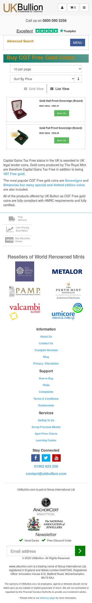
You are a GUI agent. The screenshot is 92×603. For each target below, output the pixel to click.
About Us (46, 336)
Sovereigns (73, 180)
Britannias (11, 185)
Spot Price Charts (46, 434)
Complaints (46, 392)
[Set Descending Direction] (78, 78)
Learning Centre (46, 440)
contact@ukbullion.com (46, 473)
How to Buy (46, 378)
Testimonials (46, 405)
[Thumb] (19, 109)
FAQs (46, 385)
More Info (61, 113)
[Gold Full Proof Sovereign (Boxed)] (19, 137)
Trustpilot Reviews (46, 350)
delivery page (47, 597)
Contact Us (46, 343)
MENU (77, 42)
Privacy (38, 363)
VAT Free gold (14, 173)
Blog (46, 357)
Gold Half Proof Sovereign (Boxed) (61, 101)
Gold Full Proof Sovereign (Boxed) (60, 128)
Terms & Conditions (46, 399)
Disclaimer (52, 363)
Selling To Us (46, 420)
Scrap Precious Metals (46, 427)
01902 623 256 (46, 466)
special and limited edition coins (60, 185)
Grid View (36, 88)
